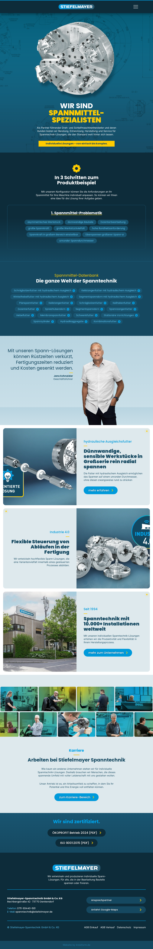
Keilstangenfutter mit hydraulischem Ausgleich (108, 290)
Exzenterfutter (26, 309)
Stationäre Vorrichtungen (119, 315)
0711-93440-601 (26, 908)
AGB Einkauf (91, 927)
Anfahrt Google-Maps (104, 909)
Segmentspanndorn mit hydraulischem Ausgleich (108, 296)
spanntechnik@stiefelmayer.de (34, 911)
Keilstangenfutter (59, 303)
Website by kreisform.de (76, 944)
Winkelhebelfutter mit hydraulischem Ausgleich (41, 296)
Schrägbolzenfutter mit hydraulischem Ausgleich (42, 290)
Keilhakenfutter (122, 303)
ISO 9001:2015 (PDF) (74, 843)
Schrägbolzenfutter (90, 303)
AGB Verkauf (107, 927)
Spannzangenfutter (120, 309)
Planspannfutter (28, 303)
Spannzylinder (41, 321)
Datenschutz (124, 927)
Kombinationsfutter (105, 321)
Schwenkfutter (85, 315)
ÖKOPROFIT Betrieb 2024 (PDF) (74, 833)
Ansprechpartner (101, 900)
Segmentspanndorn (87, 309)
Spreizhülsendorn (55, 309)
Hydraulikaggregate (72, 321)
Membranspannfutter (53, 315)
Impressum (140, 927)
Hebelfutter (23, 315)
